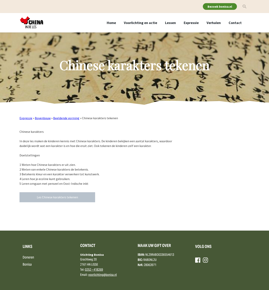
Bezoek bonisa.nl (220, 6)
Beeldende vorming (66, 118)
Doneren (28, 257)
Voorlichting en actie (140, 22)
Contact (235, 22)
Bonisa (27, 265)
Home (111, 22)
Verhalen (214, 22)
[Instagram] (205, 260)
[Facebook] (197, 260)
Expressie (191, 22)
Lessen (170, 22)
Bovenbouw (43, 118)
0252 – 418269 (94, 270)
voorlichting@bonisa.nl (102, 275)
